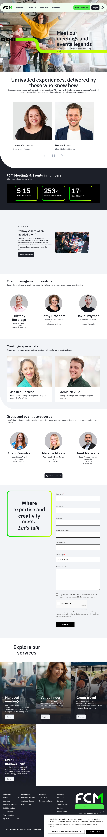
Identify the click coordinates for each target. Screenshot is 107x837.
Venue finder (51, 697)
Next (62, 156)
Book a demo (89, 807)
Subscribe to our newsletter (88, 813)
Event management (15, 761)
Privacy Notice (26, 829)
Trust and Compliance (13, 829)
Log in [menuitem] (95, 8)
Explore (10, 717)
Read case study (26, 254)
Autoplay (53, 156)
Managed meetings (12, 699)
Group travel (86, 697)
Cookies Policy (37, 829)
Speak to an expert (53, 476)
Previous (45, 156)
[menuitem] (20, 7)
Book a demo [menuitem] (80, 8)
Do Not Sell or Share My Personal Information (66, 832)
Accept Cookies (95, 832)
